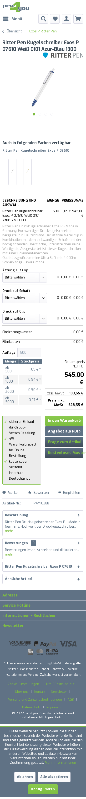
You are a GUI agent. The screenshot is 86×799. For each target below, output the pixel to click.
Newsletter (59, 692)
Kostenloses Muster (67, 452)
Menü (16, 19)
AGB (71, 699)
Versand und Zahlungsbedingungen (35, 699)
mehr (9, 531)
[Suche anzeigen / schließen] (43, 19)
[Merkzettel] (55, 19)
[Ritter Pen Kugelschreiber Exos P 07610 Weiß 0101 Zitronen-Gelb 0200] (27, 170)
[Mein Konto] (66, 19)
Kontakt (39, 692)
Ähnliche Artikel (18, 579)
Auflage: (9, 352)
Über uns (22, 692)
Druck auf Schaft (16, 291)
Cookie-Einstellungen (23, 684)
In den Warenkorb (64, 420)
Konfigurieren (43, 789)
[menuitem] (12, 19)
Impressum (55, 707)
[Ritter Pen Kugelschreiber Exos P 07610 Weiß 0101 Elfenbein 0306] (12, 170)
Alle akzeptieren (54, 777)
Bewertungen (16, 543)
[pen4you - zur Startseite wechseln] (16, 7)
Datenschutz (31, 707)
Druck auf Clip (13, 311)
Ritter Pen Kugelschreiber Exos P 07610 (35, 150)
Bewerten (41, 492)
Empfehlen (71, 492)
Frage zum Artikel (65, 441)
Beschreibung (16, 515)
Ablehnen (25, 777)
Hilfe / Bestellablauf (59, 684)
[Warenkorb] (78, 19)
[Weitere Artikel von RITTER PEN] (63, 57)
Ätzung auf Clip (15, 270)
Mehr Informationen (60, 762)
